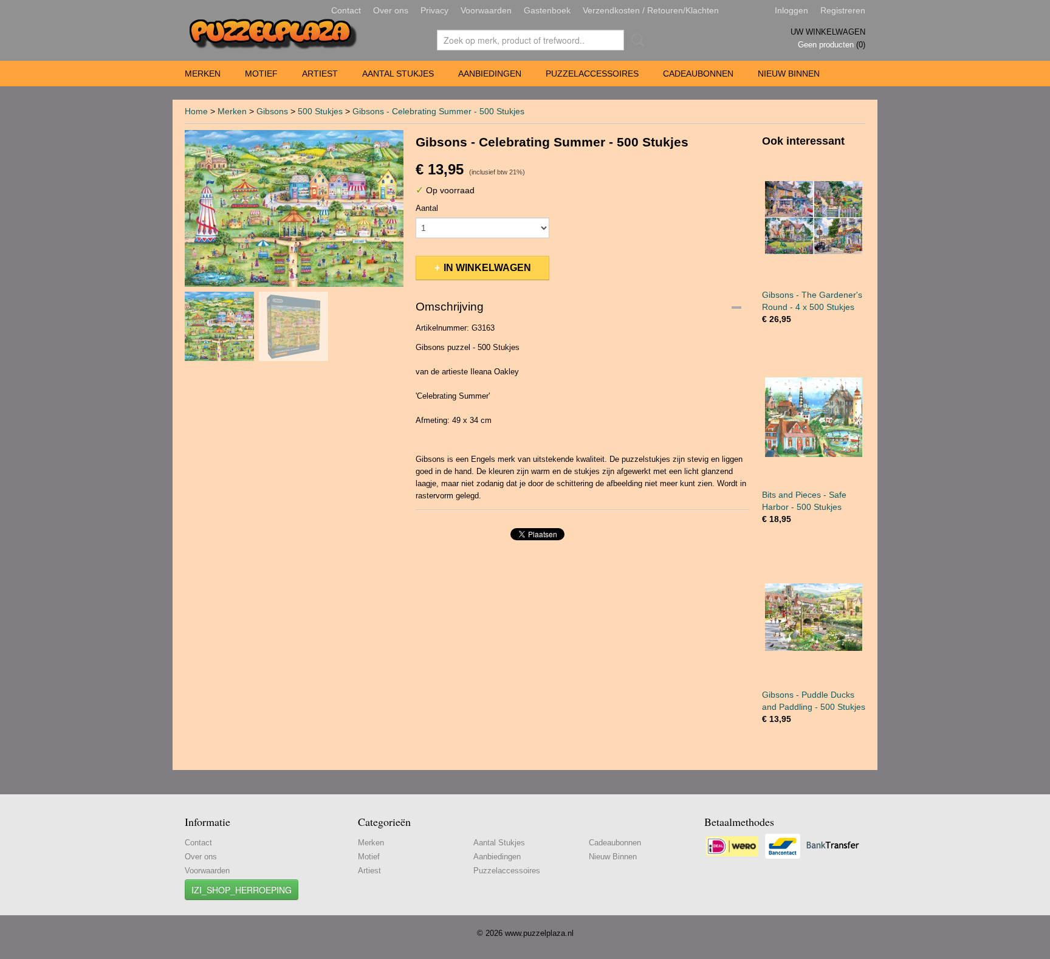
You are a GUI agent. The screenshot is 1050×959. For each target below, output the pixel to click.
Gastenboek (547, 10)
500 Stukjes (320, 111)
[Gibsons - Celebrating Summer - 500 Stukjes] (294, 208)
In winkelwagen (487, 268)
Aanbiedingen (489, 73)
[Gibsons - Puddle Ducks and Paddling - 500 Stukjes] (813, 617)
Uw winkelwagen (828, 31)
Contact (346, 10)
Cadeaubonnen (698, 73)
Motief (261, 73)
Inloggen (791, 10)
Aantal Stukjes (398, 73)
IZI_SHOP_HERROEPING (241, 890)
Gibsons (272, 111)
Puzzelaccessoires (592, 73)
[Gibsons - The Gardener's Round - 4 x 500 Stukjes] (813, 217)
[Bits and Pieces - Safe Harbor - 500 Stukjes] (813, 417)
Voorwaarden (486, 10)
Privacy (434, 10)
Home (196, 111)
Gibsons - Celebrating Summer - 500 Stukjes (438, 111)
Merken (203, 73)
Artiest (320, 73)
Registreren (842, 10)
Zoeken (635, 40)
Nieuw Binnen (789, 73)
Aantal (427, 208)
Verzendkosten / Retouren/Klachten (651, 10)
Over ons (390, 10)
